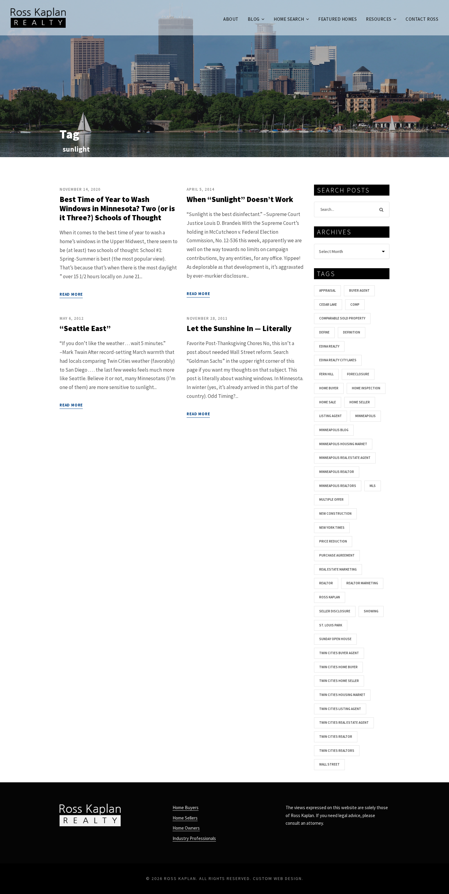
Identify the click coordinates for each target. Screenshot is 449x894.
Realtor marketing (362, 583)
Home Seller (359, 402)
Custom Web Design (277, 878)
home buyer (328, 388)
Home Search (289, 19)
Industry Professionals (194, 838)
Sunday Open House (335, 639)
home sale (327, 402)
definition (351, 332)
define (324, 332)
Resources (379, 19)
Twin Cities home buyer (338, 667)
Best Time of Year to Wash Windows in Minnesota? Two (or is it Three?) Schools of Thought (117, 208)
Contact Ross (422, 19)
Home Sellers (185, 818)
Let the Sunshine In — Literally (239, 328)
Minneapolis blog (334, 430)
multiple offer (331, 499)
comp (355, 304)
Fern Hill (326, 374)
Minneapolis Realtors (337, 486)
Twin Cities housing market (342, 695)
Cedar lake (328, 304)
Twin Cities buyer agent (339, 653)
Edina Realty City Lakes (337, 360)
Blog (254, 19)
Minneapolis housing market (343, 444)
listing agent (330, 416)
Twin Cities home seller (339, 681)
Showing (371, 611)
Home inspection (366, 388)
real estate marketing (338, 569)
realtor (326, 583)
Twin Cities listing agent (340, 709)
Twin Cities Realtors (336, 750)
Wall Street (329, 764)
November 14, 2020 (80, 189)
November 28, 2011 (207, 318)
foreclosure (358, 374)
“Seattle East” (85, 328)
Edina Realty (329, 346)
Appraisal (327, 290)
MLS (373, 486)
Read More (71, 294)
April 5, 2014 (200, 189)
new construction (335, 513)
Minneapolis (365, 416)
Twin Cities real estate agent (344, 722)
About (231, 19)
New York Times (332, 527)
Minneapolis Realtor (336, 472)
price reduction (333, 541)
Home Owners (186, 828)
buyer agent (359, 290)
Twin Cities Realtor (335, 736)
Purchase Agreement (337, 555)
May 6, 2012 (72, 318)
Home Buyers (186, 807)
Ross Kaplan (329, 597)
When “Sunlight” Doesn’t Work (240, 199)
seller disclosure (334, 611)
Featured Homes (337, 19)
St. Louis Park (330, 625)
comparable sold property (342, 318)
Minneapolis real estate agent (345, 458)
